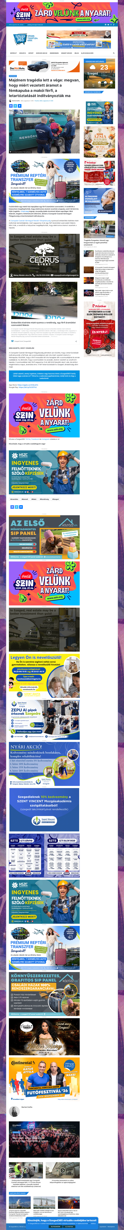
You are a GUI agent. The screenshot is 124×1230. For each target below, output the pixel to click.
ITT (89, 1223)
